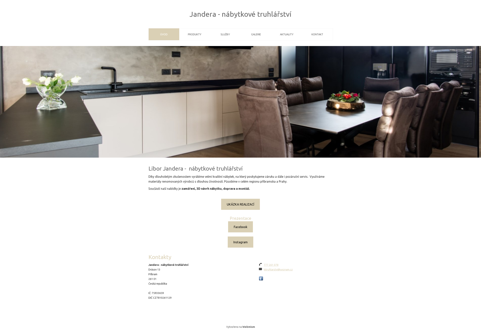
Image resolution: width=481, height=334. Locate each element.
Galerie (256, 34)
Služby (225, 34)
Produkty (194, 34)
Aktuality (286, 34)
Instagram (240, 242)
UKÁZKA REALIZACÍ (240, 204)
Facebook (240, 227)
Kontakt (317, 34)
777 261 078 (271, 264)
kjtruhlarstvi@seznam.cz (278, 269)
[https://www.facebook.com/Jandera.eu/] (261, 278)
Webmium (248, 326)
